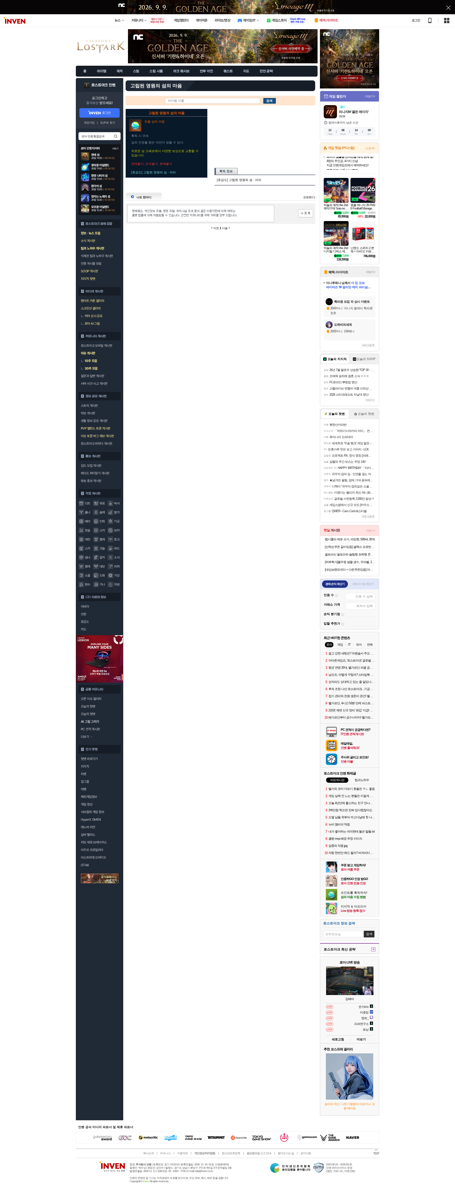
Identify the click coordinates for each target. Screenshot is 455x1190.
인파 (102, 521)
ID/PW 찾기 (107, 123)
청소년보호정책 (231, 1153)
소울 (87, 575)
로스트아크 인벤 (103, 85)
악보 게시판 (88, 413)
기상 (116, 575)
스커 (102, 530)
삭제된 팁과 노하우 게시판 (97, 256)
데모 (102, 566)
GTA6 (85, 865)
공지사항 (305, 1153)
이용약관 (182, 1153)
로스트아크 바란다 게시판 (96, 443)
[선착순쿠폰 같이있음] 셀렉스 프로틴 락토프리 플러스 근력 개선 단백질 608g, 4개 (350, 547)
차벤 (83, 774)
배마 (87, 521)
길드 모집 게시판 (91, 466)
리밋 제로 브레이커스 (94, 842)
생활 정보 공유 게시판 (94, 421)
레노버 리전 (88, 827)
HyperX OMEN (91, 819)
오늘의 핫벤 (88, 706)
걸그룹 (85, 781)
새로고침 (367, 345)
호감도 (85, 622)
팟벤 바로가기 (89, 759)
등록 (305, 213)
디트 (87, 503)
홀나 (87, 512)
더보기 (361, 1039)
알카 (102, 557)
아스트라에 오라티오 (93, 857)
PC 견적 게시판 (90, 729)
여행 (83, 789)
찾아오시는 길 (286, 1153)
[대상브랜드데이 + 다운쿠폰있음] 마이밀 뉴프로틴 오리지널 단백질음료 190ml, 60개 (350, 569)
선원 (83, 614)
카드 (83, 629)
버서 (116, 503)
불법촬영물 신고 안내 (259, 1153)
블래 (102, 539)
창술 (87, 530)
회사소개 (148, 1153)
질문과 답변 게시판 (92, 376)
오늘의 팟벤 (88, 714)
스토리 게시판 (89, 405)
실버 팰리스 (88, 835)
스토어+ (370, 148)
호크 (116, 539)
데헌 (87, 539)
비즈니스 (165, 1153)
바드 (116, 548)
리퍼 (116, 566)
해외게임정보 (89, 797)
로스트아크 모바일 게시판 (96, 345)
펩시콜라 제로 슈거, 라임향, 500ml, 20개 (350, 539)
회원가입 (89, 123)
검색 (115, 136)
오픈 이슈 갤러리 (91, 699)
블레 (87, 566)
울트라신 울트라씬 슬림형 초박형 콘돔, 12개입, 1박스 (350, 554)
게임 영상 (86, 804)
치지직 (85, 766)
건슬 (102, 548)
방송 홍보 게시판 (91, 481)
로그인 (416, 20)
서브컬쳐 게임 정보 (92, 812)
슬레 (102, 512)
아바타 (85, 606)
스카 (87, 548)
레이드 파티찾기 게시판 (95, 473)
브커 (116, 530)
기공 (116, 521)
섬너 (87, 557)
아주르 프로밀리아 (92, 850)
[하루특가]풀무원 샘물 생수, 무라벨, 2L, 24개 (350, 562)
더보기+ (370, 96)
